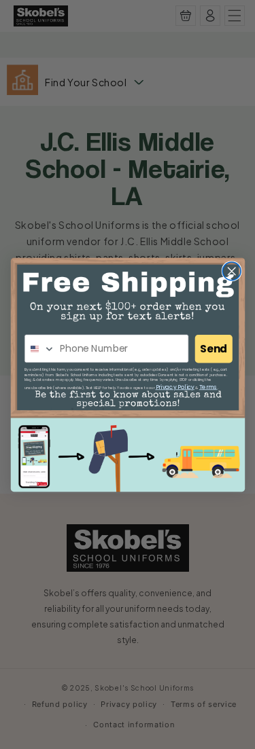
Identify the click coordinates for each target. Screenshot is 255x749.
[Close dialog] (231, 270)
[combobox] (39, 349)
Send (213, 349)
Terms (208, 386)
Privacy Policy (174, 386)
